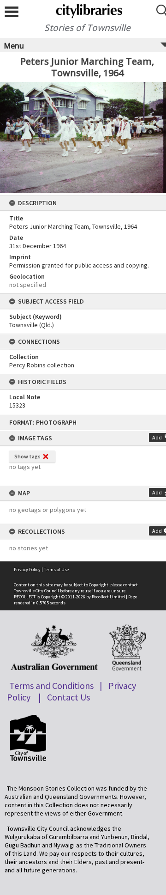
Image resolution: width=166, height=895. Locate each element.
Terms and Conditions (51, 685)
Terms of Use (56, 569)
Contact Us (68, 697)
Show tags (27, 456)
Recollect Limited (108, 597)
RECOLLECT (25, 597)
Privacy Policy (27, 569)
